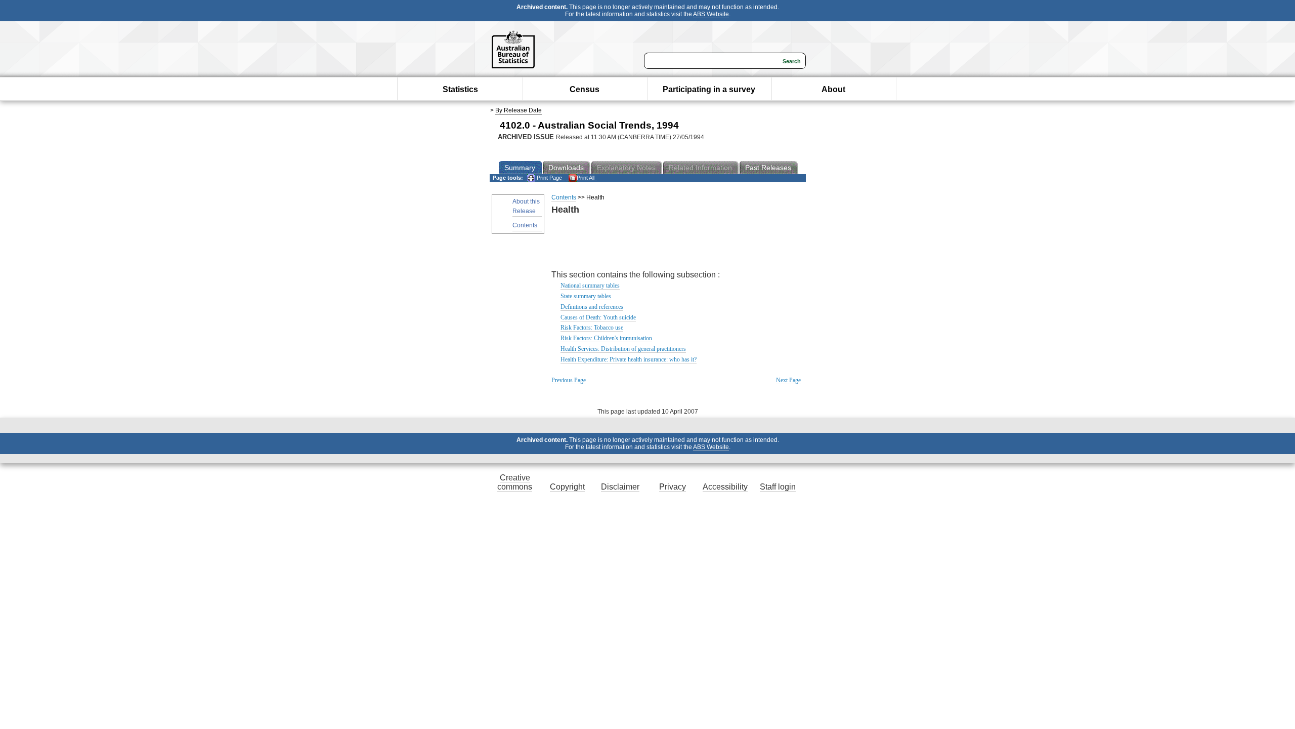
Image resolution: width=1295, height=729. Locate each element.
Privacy (672, 486)
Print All (585, 178)
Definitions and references (591, 306)
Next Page (788, 380)
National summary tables (590, 285)
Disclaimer (620, 486)
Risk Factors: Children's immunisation (606, 338)
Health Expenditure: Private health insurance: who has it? (628, 359)
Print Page (548, 178)
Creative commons (514, 482)
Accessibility (725, 486)
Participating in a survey (709, 89)
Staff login (778, 486)
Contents (524, 225)
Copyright (567, 486)
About (833, 89)
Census (584, 89)
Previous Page (568, 380)
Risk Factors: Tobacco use (591, 327)
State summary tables (585, 296)
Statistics (460, 89)
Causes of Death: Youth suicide (598, 317)
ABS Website (711, 14)
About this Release (526, 206)
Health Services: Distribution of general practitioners (623, 348)
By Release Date (518, 110)
